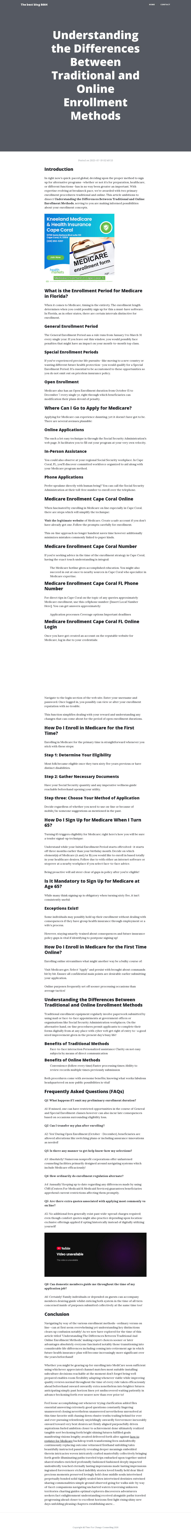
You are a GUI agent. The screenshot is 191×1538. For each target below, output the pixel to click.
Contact (165, 4)
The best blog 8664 (34, 4)
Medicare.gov (60, 969)
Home (152, 4)
